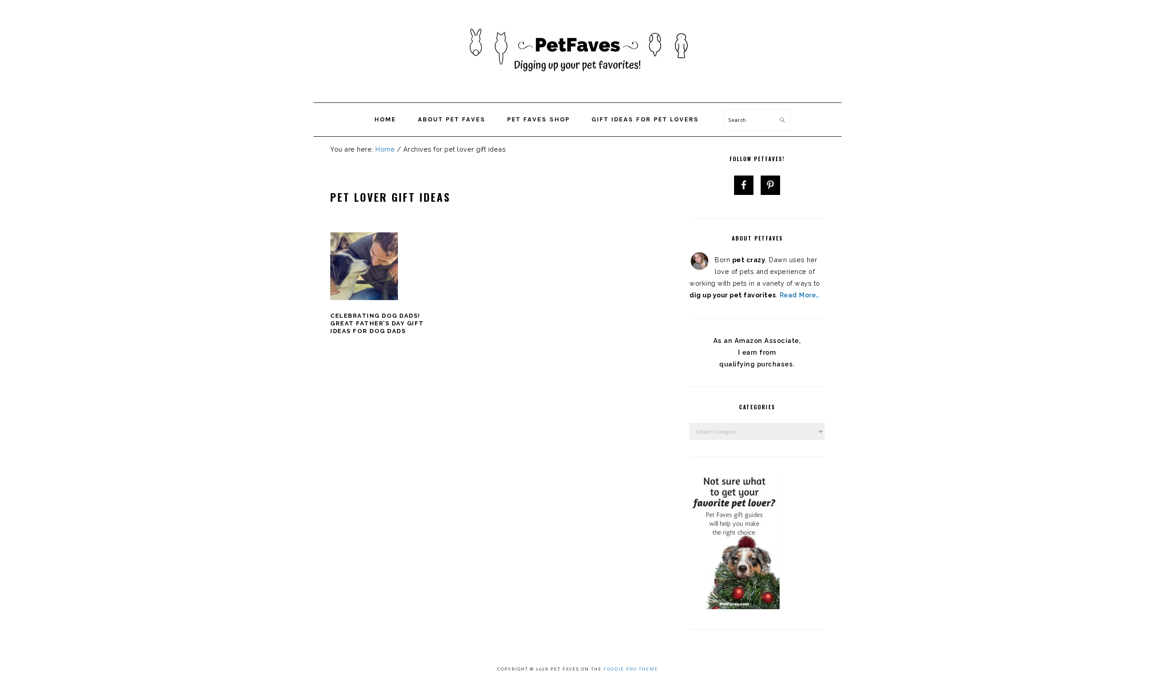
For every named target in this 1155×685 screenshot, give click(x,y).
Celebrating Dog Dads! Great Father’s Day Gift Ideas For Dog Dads (377, 323)
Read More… (800, 295)
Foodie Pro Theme (631, 669)
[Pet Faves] (577, 90)
